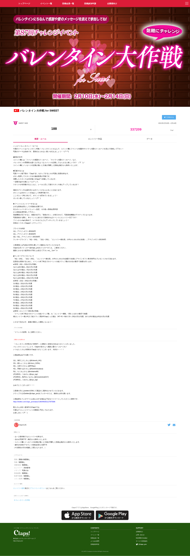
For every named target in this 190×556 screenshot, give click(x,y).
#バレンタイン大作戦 (22, 500)
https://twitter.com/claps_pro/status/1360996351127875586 (34, 402)
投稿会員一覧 (68, 3)
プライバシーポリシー (38, 488)
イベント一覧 (46, 3)
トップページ (95, 531)
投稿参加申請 (90, 3)
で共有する (170, 117)
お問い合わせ (140, 535)
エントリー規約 (19, 488)
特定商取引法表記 (141, 538)
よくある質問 (95, 541)
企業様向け (112, 3)
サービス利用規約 (141, 541)
